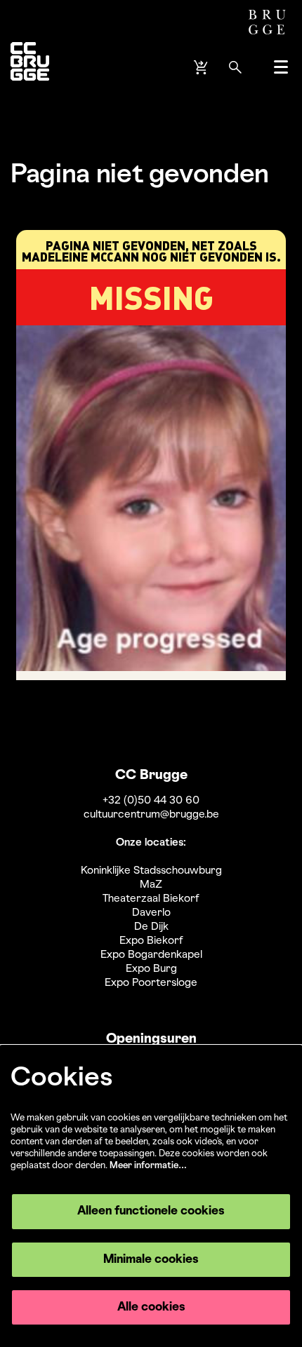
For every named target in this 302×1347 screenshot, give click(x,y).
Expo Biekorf (151, 941)
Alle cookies (151, 1307)
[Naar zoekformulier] (235, 67)
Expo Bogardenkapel (151, 955)
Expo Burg (151, 969)
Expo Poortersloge (151, 983)
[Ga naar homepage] (30, 67)
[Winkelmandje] (202, 67)
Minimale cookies (151, 1259)
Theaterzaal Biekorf (151, 899)
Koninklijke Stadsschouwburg (151, 871)
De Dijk (151, 927)
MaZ (151, 885)
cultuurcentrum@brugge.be (151, 815)
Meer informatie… (148, 1166)
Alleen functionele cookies (151, 1211)
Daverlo (151, 913)
